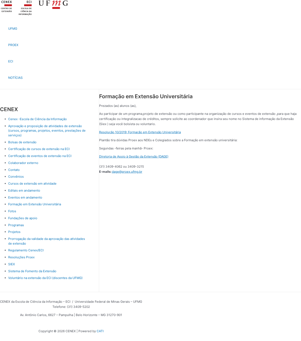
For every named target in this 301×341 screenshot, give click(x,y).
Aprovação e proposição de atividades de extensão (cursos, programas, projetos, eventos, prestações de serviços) (47, 130)
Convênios (16, 176)
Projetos (14, 232)
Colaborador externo (23, 163)
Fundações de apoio (22, 218)
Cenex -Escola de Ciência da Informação (37, 119)
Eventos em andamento (25, 197)
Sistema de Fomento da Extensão (32, 271)
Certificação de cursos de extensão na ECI (39, 149)
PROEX (13, 45)
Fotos (12, 211)
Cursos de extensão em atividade (32, 183)
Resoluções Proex (21, 257)
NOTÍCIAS (15, 78)
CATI (100, 331)
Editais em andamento (24, 190)
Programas (16, 225)
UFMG (12, 28)
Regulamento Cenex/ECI (26, 250)
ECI (10, 61)
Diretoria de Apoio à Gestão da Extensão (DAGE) (133, 156)
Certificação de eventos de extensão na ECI (39, 156)
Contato (14, 170)
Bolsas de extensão (22, 142)
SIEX (11, 264)
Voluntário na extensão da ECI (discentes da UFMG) (45, 278)
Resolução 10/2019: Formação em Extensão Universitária (140, 132)
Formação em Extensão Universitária (34, 204)
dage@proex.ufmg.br (127, 172)
